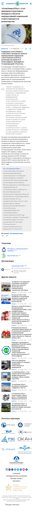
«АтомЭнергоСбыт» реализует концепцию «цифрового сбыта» (20, 386)
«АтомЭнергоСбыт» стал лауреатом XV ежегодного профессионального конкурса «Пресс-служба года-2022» (21, 375)
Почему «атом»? (16, 478)
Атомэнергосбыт (16, 233)
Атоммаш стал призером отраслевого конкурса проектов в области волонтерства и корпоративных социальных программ (21, 286)
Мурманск (23, 271)
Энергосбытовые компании (22, 268)
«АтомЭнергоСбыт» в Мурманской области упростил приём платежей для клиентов (21, 406)
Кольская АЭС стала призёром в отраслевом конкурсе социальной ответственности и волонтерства (20, 298)
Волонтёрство (12, 256)
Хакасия (16, 272)
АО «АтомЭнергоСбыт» (11, 169)
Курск (20, 270)
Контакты (16, 481)
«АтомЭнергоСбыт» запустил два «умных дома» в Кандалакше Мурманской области (19, 396)
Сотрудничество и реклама (16, 476)
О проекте (16, 473)
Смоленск (17, 271)
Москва (16, 270)
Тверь (24, 270)
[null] (26, 49)
